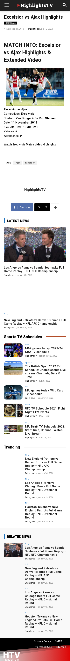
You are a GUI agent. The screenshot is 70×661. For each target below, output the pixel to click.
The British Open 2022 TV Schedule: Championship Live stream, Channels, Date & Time (45, 372)
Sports (28, 362)
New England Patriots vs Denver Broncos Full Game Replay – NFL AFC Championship (35, 321)
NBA (27, 344)
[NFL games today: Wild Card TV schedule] (13, 392)
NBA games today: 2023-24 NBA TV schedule (44, 350)
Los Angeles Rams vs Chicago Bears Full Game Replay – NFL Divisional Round (42, 488)
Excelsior (30, 163)
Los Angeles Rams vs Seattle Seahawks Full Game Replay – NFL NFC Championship (34, 269)
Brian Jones (9, 275)
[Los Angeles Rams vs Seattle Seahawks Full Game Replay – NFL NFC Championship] (35, 244)
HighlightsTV (35, 189)
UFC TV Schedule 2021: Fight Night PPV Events (45, 410)
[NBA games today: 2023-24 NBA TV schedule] (13, 350)
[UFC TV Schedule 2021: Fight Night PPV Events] (13, 410)
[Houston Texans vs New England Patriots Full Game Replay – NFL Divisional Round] (13, 509)
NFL (6, 261)
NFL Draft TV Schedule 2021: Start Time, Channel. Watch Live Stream (45, 430)
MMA (27, 404)
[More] (55, 207)
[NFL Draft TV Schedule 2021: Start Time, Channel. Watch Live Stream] (13, 428)
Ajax (18, 163)
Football (10, 23)
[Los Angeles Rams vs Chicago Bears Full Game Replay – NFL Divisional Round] (13, 485)
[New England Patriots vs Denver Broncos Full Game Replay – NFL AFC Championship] (35, 297)
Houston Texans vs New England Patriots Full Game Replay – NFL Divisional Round (43, 512)
